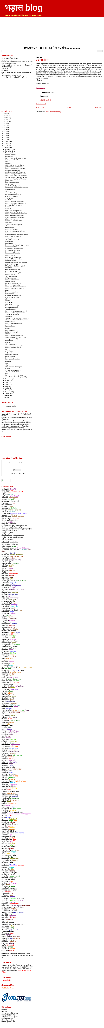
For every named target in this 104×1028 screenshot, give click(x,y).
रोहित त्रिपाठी (13, 831)
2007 (5, 397)
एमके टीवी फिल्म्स (12, 515)
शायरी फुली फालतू (13, 594)
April (6, 388)
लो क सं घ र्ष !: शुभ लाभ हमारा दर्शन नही (13, 323)
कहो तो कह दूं (12, 639)
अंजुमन (11, 494)
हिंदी (12, 663)
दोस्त (9, 727)
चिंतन (11, 539)
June (7, 384)
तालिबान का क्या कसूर (10, 327)
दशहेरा (6, 363)
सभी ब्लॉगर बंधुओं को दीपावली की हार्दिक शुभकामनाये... (16, 320)
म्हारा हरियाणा (13, 619)
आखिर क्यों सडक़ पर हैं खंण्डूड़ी (11, 354)
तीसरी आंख (14, 508)
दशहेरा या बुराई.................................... (13, 361)
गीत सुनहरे (14, 873)
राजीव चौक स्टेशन (9, 184)
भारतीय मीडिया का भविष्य (10, 260)
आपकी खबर (12, 625)
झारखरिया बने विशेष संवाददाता (11, 264)
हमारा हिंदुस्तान (14, 641)
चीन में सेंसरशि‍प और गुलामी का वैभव (12, 250)
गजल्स (12, 655)
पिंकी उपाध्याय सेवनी (21, 581)
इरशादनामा (9, 708)
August (7, 380)
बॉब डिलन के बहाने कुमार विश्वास (10, 58)
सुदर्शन (14, 643)
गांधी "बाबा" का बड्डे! (9, 227)
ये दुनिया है (13, 696)
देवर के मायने (5, 70)
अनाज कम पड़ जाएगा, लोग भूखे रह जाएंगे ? (14, 346)
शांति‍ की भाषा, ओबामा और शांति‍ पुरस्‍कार (13, 367)
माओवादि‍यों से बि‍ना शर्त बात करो (12, 240)
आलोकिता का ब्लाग (13, 522)
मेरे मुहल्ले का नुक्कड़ (15, 672)
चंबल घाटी (12, 620)
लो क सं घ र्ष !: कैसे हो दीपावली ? (12, 358)
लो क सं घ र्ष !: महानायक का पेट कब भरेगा (14, 335)
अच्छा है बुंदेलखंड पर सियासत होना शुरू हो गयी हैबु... (16, 377)
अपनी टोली (15, 610)
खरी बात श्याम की (10, 701)
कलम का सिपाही (14, 682)
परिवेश (14, 855)
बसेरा (14, 608)
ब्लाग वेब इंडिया (12, 631)
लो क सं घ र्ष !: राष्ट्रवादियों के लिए (12, 285)
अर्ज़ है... (11, 634)
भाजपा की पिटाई (8, 268)
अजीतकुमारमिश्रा (18, 924)
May (6, 386)
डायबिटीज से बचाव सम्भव (16, 555)
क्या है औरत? (8, 200)
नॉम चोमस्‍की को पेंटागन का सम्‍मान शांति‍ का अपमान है (16, 234)
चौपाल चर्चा (13, 582)
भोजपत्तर (27, 710)
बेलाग (13, 695)
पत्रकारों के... (8, 301)
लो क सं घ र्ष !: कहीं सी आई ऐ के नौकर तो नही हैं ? (16, 158)
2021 (5, 123)
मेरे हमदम (14, 531)
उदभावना (11, 575)
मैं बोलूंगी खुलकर (16, 586)
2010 (5, 145)
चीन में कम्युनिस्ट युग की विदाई (11, 307)
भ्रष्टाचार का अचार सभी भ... (11, 154)
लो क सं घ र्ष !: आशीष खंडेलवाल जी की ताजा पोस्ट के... (17, 245)
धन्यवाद (6, 161)
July (6, 382)
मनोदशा (22, 670)
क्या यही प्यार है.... (9, 198)
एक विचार (12, 558)
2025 (5, 115)
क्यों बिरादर (12, 836)
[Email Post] (47, 83)
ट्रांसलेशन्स (9, 729)
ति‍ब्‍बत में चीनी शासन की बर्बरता (11, 276)
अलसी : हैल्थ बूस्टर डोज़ (16, 556)
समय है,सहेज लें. (8, 353)
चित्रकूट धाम (14, 606)
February (8, 392)
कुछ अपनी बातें (10, 684)
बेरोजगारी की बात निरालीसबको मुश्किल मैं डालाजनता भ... (17, 318)
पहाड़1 (11, 726)
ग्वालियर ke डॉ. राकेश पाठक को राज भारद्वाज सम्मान (16, 226)
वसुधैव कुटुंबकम (13, 498)
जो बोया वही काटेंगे (9, 340)
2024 (5, 118)
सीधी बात (11, 722)
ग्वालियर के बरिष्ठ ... (9, 299)
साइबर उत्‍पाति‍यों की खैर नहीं (11, 193)
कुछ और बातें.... (8, 342)
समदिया (13, 715)
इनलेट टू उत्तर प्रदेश (15, 560)
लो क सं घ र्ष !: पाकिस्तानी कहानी (12, 280)
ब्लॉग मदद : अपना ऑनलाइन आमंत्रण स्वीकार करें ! (16, 287)
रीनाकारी (11, 506)
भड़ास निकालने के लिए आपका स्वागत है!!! (12, 75)
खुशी (10, 562)
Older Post (98, 107)
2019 (5, 127)
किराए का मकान (14, 598)
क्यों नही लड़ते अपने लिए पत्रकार (12, 297)
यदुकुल (13, 601)
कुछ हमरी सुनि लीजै (19, 907)
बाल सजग (8, 669)
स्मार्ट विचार (12, 565)
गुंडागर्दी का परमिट (8, 181)
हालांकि (11, 650)
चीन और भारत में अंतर (9, 294)
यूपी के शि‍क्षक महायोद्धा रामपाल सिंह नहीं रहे (14, 248)
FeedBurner (21, 473)
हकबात (16, 707)
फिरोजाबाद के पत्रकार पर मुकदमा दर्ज (13, 219)
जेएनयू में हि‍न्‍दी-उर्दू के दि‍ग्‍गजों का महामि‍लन (14, 205)
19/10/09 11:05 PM (45, 100)
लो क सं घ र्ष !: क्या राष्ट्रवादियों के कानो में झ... (15, 288)
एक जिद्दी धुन (11, 879)
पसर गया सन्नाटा (8, 163)
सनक (6, 349)
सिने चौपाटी (16, 670)
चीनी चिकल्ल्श (8, 208)
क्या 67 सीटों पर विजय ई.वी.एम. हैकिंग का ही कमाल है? (15, 77)
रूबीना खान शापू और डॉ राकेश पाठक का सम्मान (15, 212)
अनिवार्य (13, 632)
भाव (10, 622)
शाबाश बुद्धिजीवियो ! (9, 241)
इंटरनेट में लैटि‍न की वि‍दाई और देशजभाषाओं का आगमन (16, 188)
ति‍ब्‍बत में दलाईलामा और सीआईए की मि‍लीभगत (14, 273)
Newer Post (40, 107)
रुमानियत (12, 584)
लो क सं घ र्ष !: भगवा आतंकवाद (11, 292)
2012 (5, 141)
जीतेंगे (10, 771)
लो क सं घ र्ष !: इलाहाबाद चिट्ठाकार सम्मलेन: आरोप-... (16, 214)
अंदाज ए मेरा (14, 544)
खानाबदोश (16, 549)
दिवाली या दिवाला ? (9, 316)
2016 (5, 133)
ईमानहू (12, 700)
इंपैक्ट (11, 579)
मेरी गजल (16, 681)
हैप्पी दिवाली (7, 334)
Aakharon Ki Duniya (22, 548)
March (7, 390)
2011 (5, 143)
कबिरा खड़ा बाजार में (16, 720)
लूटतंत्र (11, 568)
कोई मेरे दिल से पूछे (15, 705)
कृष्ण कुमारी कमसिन (19, 536)
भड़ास (6, 233)
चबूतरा (10, 596)
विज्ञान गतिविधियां (13, 574)
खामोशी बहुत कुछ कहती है (18, 712)
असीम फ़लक (8, 505)
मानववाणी (13, 613)
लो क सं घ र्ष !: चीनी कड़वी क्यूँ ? (12, 306)
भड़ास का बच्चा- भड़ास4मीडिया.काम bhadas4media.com (17, 62)
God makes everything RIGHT (13, 269)
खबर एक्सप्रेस (14, 543)
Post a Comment (41, 104)
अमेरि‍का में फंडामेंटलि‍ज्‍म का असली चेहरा (13, 210)
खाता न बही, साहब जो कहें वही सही (12, 254)
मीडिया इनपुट (12, 570)
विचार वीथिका (12, 636)
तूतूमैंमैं (16, 686)
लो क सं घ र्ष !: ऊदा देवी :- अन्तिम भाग (13, 236)
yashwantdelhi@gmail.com (20, 955)
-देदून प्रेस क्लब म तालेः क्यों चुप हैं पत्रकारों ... (15, 215)
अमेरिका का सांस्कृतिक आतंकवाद (12, 182)
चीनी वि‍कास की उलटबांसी (10, 278)
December (8, 149)
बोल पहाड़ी (12, 553)
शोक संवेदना (5, 68)
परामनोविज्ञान (23, 549)
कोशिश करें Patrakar (10, 281)
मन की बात (13, 651)
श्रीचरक (21, 686)
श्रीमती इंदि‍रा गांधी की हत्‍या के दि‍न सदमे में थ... (15, 167)
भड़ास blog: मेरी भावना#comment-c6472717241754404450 (13, 371)
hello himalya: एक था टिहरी (11, 229)
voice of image (9, 243)
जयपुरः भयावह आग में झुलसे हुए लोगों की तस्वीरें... (15, 179)
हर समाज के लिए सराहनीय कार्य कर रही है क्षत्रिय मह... (16, 262)
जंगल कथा (15, 593)
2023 (5, 119)
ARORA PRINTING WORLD (12, 314)
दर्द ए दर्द (10, 691)
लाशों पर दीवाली (42, 59)
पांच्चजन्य (11, 591)
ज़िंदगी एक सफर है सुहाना (16, 812)
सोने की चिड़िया (14, 629)
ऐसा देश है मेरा (16, 518)
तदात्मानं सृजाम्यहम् (18, 537)
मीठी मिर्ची (11, 698)
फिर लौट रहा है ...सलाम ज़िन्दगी (11, 196)
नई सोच (10, 714)
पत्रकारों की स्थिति (9, 156)
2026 (5, 114)
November (8, 151)
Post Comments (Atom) (53, 112)
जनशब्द (14, 546)
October (7, 153)
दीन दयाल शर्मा (15, 501)
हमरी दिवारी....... (8, 328)
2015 (5, 135)
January (7, 393)
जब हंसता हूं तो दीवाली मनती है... (12, 339)
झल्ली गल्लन (12, 648)
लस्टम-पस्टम (15, 710)
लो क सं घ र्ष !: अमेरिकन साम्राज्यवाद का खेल (15, 313)
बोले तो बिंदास (14, 689)
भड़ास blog (24, 7)
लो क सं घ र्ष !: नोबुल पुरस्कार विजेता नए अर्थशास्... (16, 174)
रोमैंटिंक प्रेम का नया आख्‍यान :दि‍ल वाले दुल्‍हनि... (15, 217)
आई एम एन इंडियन (11, 767)
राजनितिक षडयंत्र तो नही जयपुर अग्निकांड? (14, 165)
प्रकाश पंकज (13, 541)
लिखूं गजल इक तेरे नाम (10, 356)
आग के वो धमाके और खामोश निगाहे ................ (15, 170)
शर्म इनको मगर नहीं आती (10, 189)
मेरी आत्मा (11, 499)
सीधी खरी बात (16, 644)
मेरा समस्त (12, 638)
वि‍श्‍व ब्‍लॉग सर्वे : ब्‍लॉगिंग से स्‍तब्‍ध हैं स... (13, 186)
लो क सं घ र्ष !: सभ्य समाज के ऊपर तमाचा (14, 375)
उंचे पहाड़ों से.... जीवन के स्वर (16, 589)
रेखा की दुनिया (12, 600)
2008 (5, 395)
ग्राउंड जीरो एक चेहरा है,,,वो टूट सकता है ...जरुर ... (16, 337)
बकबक (11, 577)
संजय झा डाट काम (12, 733)
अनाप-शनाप (14, 703)
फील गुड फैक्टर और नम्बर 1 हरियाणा (13, 257)
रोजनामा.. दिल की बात (18, 517)
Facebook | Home (10, 302)
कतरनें (11, 734)
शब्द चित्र (14, 624)
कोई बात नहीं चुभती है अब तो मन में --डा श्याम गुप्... (16, 203)
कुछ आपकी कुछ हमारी (21, 525)
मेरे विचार (11, 662)
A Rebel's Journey (17, 491)
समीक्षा (9, 534)
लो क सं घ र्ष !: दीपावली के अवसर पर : (13, 347)
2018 (5, 129)
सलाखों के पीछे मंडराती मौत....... (12, 247)
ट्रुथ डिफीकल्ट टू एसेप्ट (15, 527)
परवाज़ (9, 493)
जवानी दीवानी (11, 627)
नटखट (11, 676)
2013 (5, 139)
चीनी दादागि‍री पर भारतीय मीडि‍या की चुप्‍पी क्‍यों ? (15, 266)
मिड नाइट (9, 670)
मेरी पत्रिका (13, 653)
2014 (5, 137)
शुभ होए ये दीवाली (8, 325)
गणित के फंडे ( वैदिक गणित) (9, 63)
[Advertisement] (52, 32)
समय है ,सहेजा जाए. (9, 351)
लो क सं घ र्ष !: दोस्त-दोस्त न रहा (12, 252)
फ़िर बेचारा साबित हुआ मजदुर (11, 271)
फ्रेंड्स (12, 612)
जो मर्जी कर (7, 368)
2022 (5, 121)
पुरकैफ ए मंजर (14, 888)
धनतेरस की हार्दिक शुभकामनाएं (11, 344)
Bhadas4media (11, 406)
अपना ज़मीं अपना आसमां (14, 679)
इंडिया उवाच (15, 563)
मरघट (13, 688)
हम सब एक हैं (7, 290)
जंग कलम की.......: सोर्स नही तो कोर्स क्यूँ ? (14, 221)
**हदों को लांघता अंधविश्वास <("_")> (13, 194)
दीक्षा (9, 688)
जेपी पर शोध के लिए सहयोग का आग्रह (13, 295)
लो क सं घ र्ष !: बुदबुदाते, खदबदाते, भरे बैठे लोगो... (15, 168)
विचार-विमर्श (12, 512)
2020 (5, 125)
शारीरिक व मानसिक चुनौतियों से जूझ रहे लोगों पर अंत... (16, 175)
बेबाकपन (10, 572)
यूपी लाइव (10, 693)
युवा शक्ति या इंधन (9, 238)
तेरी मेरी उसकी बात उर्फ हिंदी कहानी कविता (20, 529)
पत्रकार (6, 373)
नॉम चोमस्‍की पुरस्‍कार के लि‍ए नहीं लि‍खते (13, 224)
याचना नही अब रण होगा (7, 60)
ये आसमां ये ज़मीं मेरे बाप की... (11, 309)
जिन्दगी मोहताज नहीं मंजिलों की (11, 160)
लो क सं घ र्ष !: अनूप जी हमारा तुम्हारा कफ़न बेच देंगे (16, 311)
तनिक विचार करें (14, 496)
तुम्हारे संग (7, 191)
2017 (5, 131)
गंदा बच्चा (15, 646)
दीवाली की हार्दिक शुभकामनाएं (11, 332)
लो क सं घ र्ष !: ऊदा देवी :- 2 (11, 255)
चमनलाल (12, 503)
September (8, 379)
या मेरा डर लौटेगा (13, 677)
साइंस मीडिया (12, 657)
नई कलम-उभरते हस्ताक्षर (25, 667)
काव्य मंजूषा (14, 605)
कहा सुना (8, 615)
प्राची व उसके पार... (13, 731)
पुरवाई (14, 603)
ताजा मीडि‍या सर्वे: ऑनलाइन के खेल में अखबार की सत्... (17, 177)
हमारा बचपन (8, 660)
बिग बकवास (7, 207)
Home (69, 107)
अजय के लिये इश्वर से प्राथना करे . (12, 360)
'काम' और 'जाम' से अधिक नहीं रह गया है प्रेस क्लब (15, 231)
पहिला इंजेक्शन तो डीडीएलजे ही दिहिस (13, 283)
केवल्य (20, 610)
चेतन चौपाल (12, 674)
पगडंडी (10, 567)
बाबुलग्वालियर (14, 520)
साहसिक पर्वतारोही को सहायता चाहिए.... (13, 259)
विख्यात (11, 532)
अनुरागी (18, 632)
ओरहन (22, 710)
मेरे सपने (10, 719)
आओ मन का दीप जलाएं (10, 321)
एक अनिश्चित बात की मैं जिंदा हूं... (19, 513)
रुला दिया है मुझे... (8, 222)
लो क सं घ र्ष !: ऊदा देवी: (10, 274)
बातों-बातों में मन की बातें (14, 510)
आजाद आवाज (9, 658)
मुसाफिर (8, 724)
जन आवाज (13, 524)
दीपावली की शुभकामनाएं (10, 330)
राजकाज (15, 717)
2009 (5, 147)
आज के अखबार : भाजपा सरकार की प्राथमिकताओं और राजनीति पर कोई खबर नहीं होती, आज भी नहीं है (15, 427)
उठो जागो (10, 617)
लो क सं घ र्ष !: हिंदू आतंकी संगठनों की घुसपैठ (14, 201)
